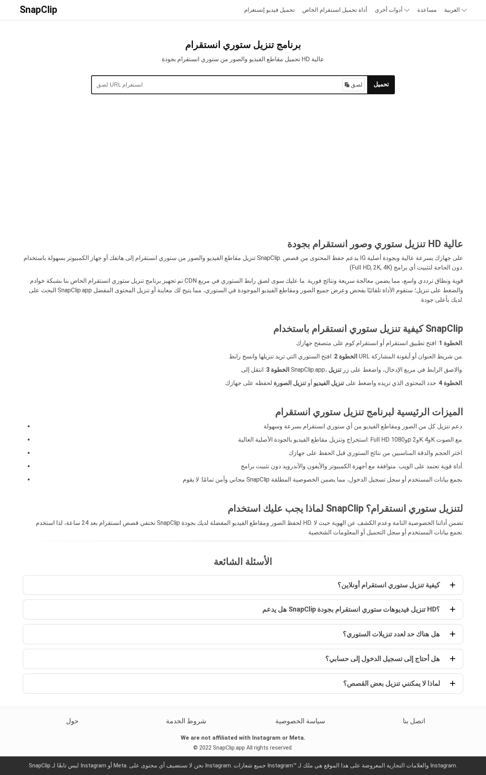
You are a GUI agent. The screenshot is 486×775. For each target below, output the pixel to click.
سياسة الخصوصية (300, 721)
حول (72, 721)
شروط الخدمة (186, 721)
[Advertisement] (243, 174)
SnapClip (38, 9)
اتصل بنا (414, 721)
